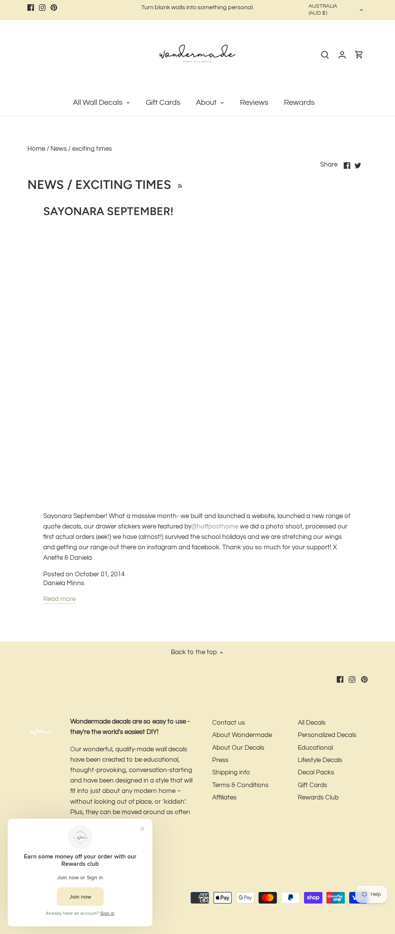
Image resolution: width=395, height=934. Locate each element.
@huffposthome (214, 526)
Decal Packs (316, 772)
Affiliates (224, 797)
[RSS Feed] (178, 184)
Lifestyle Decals (320, 760)
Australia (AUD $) (323, 9)
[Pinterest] (54, 7)
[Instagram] (42, 7)
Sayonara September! (108, 211)
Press (220, 760)
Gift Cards (312, 785)
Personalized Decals (327, 735)
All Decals (312, 722)
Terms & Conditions (240, 785)
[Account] (342, 55)
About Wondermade (242, 735)
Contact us (228, 722)
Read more (59, 599)
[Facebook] (30, 7)
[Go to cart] (359, 55)
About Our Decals (238, 747)
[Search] (325, 55)
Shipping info (231, 772)
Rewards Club (318, 797)
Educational (315, 747)
